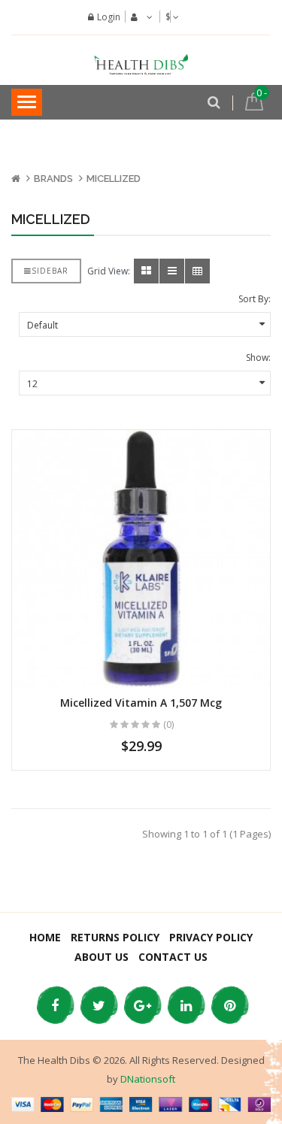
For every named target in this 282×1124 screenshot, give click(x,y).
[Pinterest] (229, 1005)
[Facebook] (54, 1005)
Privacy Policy (211, 937)
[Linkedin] (185, 1005)
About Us (101, 957)
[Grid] (146, 271)
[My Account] (140, 17)
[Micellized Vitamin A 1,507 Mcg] (141, 559)
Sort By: (254, 298)
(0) (168, 724)
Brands (53, 178)
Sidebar (50, 270)
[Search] (214, 99)
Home (45, 937)
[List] (171, 271)
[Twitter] (98, 1005)
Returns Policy (115, 937)
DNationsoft (147, 1079)
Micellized (113, 178)
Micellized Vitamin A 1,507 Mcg (141, 702)
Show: (258, 357)
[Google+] (142, 1005)
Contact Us (173, 957)
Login (108, 17)
